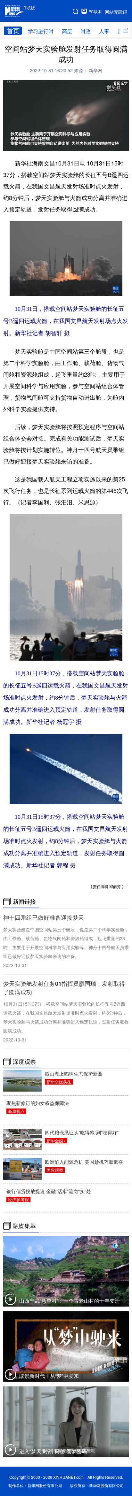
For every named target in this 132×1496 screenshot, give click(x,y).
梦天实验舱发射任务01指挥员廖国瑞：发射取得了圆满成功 (64, 987)
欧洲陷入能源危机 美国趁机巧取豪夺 (84, 1161)
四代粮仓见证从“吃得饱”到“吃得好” (82, 1132)
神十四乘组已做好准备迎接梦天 (43, 917)
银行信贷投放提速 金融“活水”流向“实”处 (48, 1191)
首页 (13, 31)
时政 (85, 31)
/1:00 (28, 144)
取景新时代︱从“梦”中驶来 (49, 1375)
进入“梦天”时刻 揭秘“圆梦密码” (53, 1451)
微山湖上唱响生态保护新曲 (74, 1073)
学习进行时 (41, 31)
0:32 (20, 144)
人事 (104, 31)
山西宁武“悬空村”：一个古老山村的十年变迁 (69, 1300)
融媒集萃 (24, 1226)
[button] (8, 144)
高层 (67, 31)
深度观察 (24, 1061)
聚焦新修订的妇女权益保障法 (37, 1103)
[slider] (106, 144)
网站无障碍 (116, 12)
